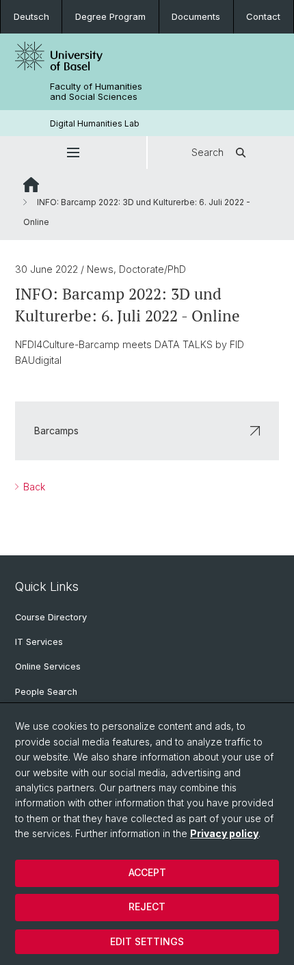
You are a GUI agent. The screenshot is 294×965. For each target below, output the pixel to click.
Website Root (31, 184)
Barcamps (56, 430)
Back (33, 486)
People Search (46, 692)
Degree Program (110, 16)
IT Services (39, 642)
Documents (196, 16)
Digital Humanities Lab (94, 123)
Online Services (48, 666)
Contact (263, 16)
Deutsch (31, 16)
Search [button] (207, 152)
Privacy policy (224, 833)
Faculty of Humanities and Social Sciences (96, 91)
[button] (73, 152)
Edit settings (147, 941)
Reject (147, 906)
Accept (147, 872)
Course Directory (51, 617)
